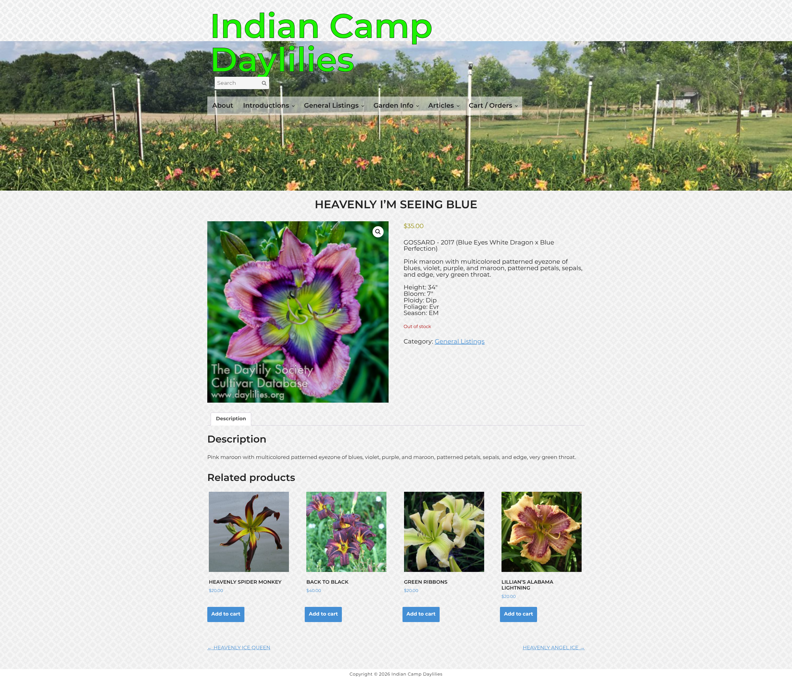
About (222, 106)
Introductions (266, 106)
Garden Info (393, 106)
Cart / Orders (490, 106)
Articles (441, 106)
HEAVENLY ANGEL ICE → (554, 648)
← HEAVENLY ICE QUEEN (238, 648)
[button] (378, 231)
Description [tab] (231, 419)
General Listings (331, 106)
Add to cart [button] (225, 614)
